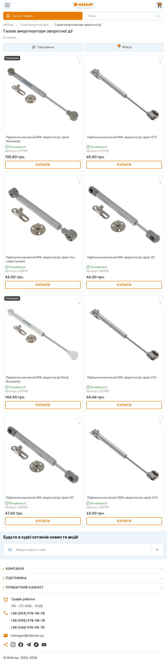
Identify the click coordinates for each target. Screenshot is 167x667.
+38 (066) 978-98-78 (28, 627)
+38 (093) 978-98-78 (28, 613)
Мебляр (8, 25)
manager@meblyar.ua (27, 636)
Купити (43, 165)
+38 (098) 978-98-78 (28, 620)
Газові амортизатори (34, 25)
